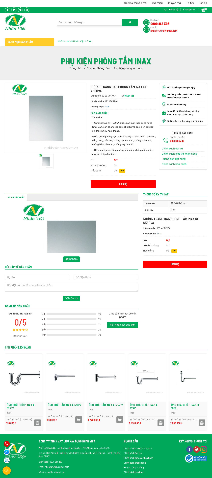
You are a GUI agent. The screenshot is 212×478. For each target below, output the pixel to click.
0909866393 (177, 140)
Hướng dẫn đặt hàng (174, 159)
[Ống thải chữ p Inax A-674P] (147, 377)
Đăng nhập (189, 10)
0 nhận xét (128, 96)
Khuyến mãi (174, 3)
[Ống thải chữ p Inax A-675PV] (24, 377)
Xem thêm (71, 259)
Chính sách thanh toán (135, 462)
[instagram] (203, 448)
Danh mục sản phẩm (20, 42)
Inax (107, 106)
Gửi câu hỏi (71, 298)
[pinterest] (20, 9)
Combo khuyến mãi (135, 3)
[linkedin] (26, 9)
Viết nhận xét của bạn (122, 325)
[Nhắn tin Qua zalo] (7, 460)
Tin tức (190, 3)
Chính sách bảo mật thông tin (138, 448)
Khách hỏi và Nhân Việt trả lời (74, 41)
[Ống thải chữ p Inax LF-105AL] (188, 377)
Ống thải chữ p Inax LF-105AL (186, 406)
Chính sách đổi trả (172, 149)
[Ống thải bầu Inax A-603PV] (106, 377)
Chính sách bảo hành (174, 164)
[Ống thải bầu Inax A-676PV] (65, 377)
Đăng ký (173, 10)
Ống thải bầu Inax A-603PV (106, 405)
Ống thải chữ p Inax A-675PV (21, 406)
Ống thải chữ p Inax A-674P (144, 406)
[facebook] (7, 9)
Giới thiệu (157, 3)
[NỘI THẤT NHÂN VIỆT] (15, 22)
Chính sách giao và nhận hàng (179, 154)
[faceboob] (189, 448)
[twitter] (13, 9)
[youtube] (196, 448)
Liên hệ (203, 3)
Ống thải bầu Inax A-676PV (64, 405)
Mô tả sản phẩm (15, 197)
